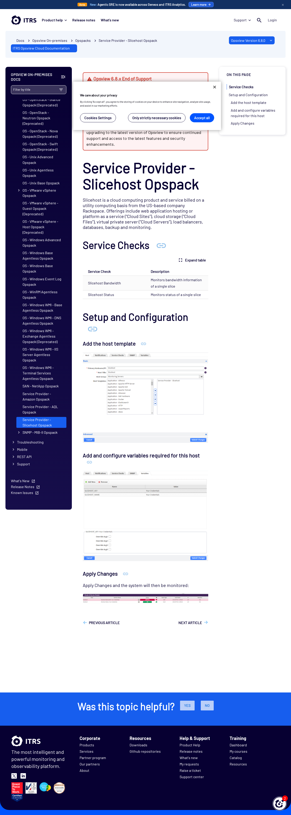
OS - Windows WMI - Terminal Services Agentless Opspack (38, 373)
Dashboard (238, 745)
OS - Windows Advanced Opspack (42, 242)
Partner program (93, 757)
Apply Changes (242, 123)
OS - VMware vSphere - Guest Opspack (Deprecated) (40, 208)
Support (240, 20)
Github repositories (145, 751)
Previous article (104, 622)
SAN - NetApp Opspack (41, 386)
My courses (238, 751)
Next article (190, 622)
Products (87, 745)
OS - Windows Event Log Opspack (42, 281)
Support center (192, 777)
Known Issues (22, 492)
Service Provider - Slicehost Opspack (128, 40)
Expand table (195, 260)
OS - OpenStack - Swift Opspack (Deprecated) (40, 146)
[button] (279, 803)
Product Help (190, 745)
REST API (24, 456)
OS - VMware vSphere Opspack (39, 193)
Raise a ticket (190, 770)
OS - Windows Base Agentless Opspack (38, 255)
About (84, 770)
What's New (20, 481)
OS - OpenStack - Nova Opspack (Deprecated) (40, 133)
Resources (238, 764)
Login (272, 20)
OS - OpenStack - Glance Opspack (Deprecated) (41, 102)
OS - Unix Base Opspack (41, 183)
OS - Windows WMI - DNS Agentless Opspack (42, 320)
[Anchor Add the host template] (143, 343)
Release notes (83, 20)
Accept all (202, 117)
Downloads (138, 745)
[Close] (215, 87)
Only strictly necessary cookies (156, 117)
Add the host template (248, 102)
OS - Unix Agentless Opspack (38, 172)
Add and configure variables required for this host (253, 113)
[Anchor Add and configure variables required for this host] (89, 462)
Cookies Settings (98, 117)
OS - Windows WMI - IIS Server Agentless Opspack (40, 354)
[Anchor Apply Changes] (125, 573)
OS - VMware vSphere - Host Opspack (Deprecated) (40, 226)
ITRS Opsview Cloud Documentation (41, 48)
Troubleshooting (30, 442)
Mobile (22, 449)
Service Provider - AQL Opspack (40, 409)
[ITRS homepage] (23, 20)
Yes (187, 705)
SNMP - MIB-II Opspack (40, 432)
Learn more (198, 4)
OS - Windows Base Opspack (38, 268)
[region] (147, 106)
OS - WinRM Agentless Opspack (40, 294)
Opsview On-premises (49, 40)
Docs (20, 40)
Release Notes (22, 486)
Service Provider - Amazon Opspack (37, 396)
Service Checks (241, 87)
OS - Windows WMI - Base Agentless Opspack (42, 307)
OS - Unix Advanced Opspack (38, 159)
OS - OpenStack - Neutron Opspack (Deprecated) (36, 117)
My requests (189, 764)
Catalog (236, 757)
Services (86, 751)
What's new (110, 20)
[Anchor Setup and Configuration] (92, 328)
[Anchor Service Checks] (161, 245)
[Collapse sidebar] (63, 76)
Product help (52, 20)
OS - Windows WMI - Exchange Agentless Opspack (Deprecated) (40, 336)
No (207, 705)
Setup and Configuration (248, 94)
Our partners (90, 764)
